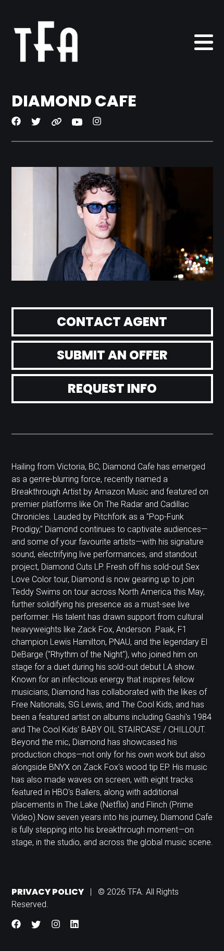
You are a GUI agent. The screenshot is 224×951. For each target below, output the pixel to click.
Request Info (112, 388)
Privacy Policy (47, 892)
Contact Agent (112, 321)
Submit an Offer (112, 355)
